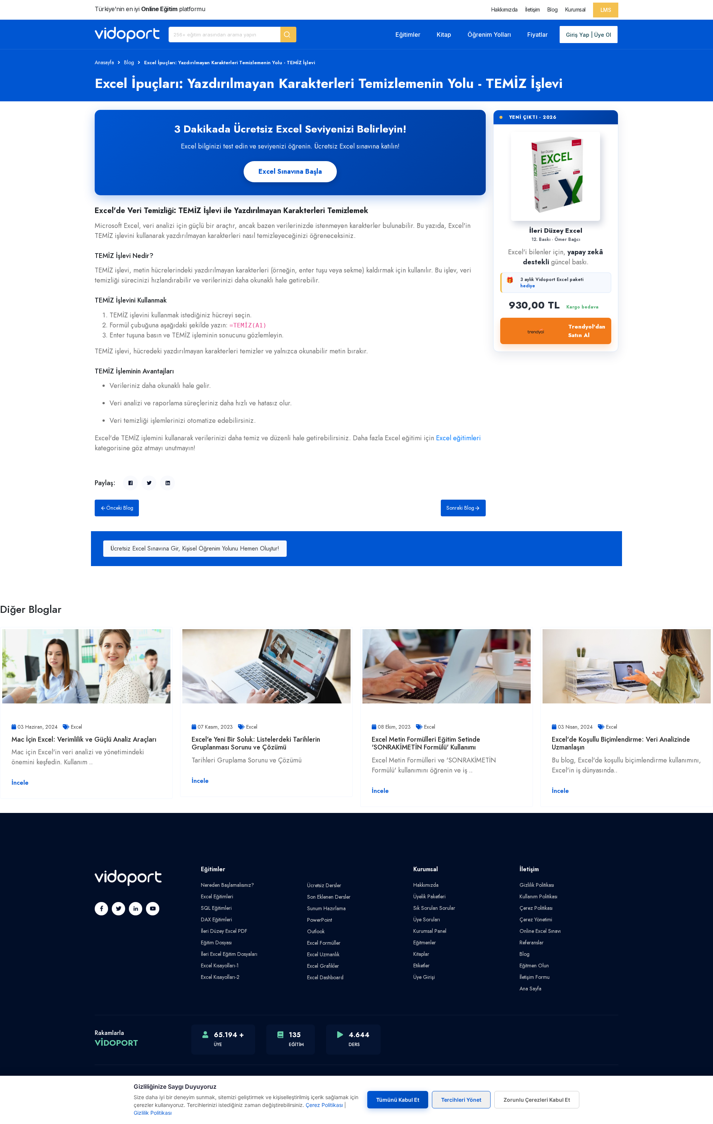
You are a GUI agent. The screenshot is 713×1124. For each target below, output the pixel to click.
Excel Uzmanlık (323, 954)
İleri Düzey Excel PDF (224, 931)
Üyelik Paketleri (429, 896)
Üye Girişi (424, 977)
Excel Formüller (324, 943)
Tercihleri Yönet (461, 1100)
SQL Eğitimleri (216, 908)
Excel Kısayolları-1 (220, 965)
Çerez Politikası (536, 908)
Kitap (444, 34)
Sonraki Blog (460, 508)
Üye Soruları (426, 919)
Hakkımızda (504, 9)
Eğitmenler (424, 942)
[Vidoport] (127, 34)
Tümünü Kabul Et (397, 1100)
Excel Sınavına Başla (290, 171)
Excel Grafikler (323, 966)
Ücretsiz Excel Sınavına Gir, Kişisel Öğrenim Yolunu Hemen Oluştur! (195, 548)
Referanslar (532, 942)
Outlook (316, 931)
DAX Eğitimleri (216, 919)
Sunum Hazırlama (326, 908)
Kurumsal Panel (429, 931)
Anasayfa (104, 62)
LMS (605, 10)
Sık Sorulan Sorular (434, 908)
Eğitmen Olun (534, 965)
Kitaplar (421, 954)
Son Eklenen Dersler (329, 897)
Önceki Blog (119, 508)
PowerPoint (319, 920)
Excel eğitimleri (458, 438)
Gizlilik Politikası (537, 885)
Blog (552, 9)
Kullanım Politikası (538, 896)
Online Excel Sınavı (540, 931)
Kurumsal (575, 9)
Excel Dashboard (325, 977)
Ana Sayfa (530, 988)
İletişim (532, 9)
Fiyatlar (537, 34)
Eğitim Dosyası (216, 942)
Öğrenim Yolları (489, 34)
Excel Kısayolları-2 (220, 977)
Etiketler (421, 965)
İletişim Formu (535, 977)
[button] (288, 34)
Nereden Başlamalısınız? (227, 885)
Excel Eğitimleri (217, 896)
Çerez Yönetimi (536, 919)
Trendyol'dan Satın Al (586, 331)
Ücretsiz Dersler (324, 885)
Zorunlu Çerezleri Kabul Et (537, 1100)
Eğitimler (407, 34)
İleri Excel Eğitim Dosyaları (229, 954)
